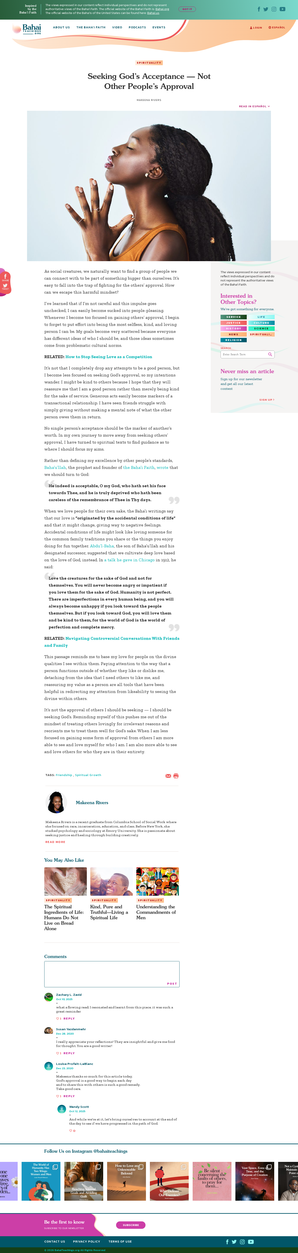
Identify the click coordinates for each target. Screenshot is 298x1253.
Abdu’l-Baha (102, 545)
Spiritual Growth (88, 775)
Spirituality (149, 63)
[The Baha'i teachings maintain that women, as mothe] (41, 1181)
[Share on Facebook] (5, 276)
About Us (61, 28)
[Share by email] (169, 775)
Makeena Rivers (92, 802)
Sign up (265, 400)
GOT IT (187, 9)
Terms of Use (120, 1241)
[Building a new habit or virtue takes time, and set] (83, 1181)
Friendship (64, 775)
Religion (233, 340)
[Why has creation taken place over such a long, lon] (256, 1181)
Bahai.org (162, 9)
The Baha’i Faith (91, 28)
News (233, 334)
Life (261, 317)
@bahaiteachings (110, 1151)
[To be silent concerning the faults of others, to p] (214, 1181)
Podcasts (137, 28)
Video (117, 28)
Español (278, 27)
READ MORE (55, 842)
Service (233, 317)
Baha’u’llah (55, 467)
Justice (233, 323)
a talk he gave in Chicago (129, 559)
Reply (69, 1018)
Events (158, 28)
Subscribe (131, 1225)
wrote (163, 467)
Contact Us (54, 1241)
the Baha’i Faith (139, 467)
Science (261, 328)
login (257, 27)
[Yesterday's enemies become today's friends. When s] (171, 1181)
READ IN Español (253, 106)
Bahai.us (153, 13)
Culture (261, 323)
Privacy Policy (86, 1241)
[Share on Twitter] (5, 285)
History (233, 328)
